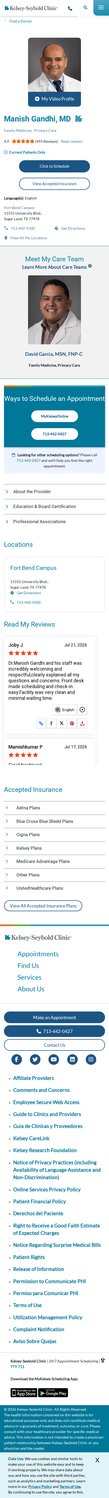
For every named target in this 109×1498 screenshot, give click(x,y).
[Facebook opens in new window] (16, 1059)
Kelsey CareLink (31, 1138)
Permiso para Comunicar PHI (45, 1293)
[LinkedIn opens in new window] (72, 1059)
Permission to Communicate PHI (49, 1281)
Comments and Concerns (41, 1090)
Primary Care (45, 130)
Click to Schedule (54, 166)
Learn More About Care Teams (54, 267)
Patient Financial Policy (39, 1201)
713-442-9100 (22, 228)
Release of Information (38, 1269)
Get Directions (72, 228)
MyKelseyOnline (54, 416)
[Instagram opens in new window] (91, 1059)
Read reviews (72, 141)
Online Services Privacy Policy (47, 1189)
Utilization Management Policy (47, 1317)
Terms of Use (27, 1305)
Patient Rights (29, 1257)
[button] (54, 72)
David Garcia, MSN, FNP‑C (54, 354)
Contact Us (54, 1045)
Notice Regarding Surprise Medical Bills (57, 1245)
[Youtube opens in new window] (53, 1059)
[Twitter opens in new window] (35, 1059)
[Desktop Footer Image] (38, 942)
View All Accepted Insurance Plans (43, 906)
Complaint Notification (38, 1329)
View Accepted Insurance (54, 183)
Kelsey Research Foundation (45, 1150)
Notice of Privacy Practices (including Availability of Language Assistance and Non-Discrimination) (57, 1169)
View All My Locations (28, 238)
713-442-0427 (54, 434)
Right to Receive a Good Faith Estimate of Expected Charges (56, 1229)
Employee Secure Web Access (46, 1102)
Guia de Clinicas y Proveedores (48, 1126)
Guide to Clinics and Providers (47, 1114)
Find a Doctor (21, 21)
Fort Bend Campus (19, 207)
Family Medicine (17, 130)
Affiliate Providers (33, 1078)
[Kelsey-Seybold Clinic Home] (33, 8)
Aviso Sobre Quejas (34, 1341)
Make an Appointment (54, 1017)
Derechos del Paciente (38, 1213)
